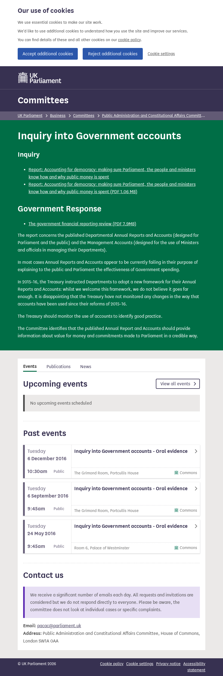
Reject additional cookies (112, 53)
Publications (58, 366)
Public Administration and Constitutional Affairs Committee (154, 115)
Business (58, 115)
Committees (43, 100)
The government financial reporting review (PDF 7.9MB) (82, 223)
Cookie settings (161, 53)
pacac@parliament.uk (59, 625)
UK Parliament (30, 115)
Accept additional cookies (48, 53)
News (85, 366)
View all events (175, 383)
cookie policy (129, 40)
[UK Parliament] (40, 78)
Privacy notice (168, 664)
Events (30, 366)
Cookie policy (111, 664)
